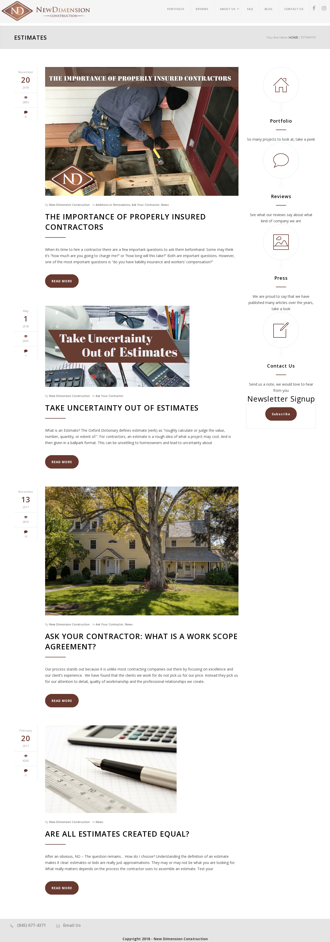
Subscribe (281, 414)
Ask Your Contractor (146, 205)
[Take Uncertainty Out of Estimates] (141, 346)
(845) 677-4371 (31, 925)
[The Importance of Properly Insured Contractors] (141, 131)
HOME (293, 37)
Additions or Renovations (113, 205)
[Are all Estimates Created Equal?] (141, 769)
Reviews (281, 196)
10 (25, 536)
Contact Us (281, 366)
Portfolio (281, 121)
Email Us (72, 925)
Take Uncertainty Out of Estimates (122, 408)
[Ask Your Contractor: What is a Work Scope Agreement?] (141, 551)
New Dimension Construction (69, 205)
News (165, 205)
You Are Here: (277, 37)
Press (281, 278)
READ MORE (62, 281)
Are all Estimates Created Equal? (117, 834)
